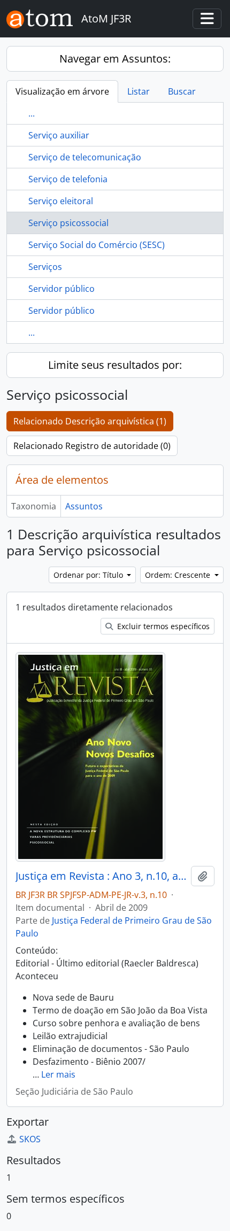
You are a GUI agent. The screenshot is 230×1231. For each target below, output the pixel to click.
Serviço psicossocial (68, 223)
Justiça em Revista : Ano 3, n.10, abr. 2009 (101, 876)
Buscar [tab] (182, 91)
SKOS (30, 1139)
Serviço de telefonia (68, 179)
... (31, 113)
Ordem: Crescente (178, 575)
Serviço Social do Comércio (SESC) (96, 245)
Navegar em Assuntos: (115, 58)
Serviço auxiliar (58, 135)
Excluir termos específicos (162, 626)
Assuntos (84, 506)
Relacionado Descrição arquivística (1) (89, 421)
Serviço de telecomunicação (84, 157)
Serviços (45, 267)
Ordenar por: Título (89, 575)
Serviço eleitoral (60, 201)
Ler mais (58, 1074)
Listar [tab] (138, 91)
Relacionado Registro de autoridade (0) (92, 446)
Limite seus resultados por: (115, 365)
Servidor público (61, 289)
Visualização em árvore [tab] (62, 91)
